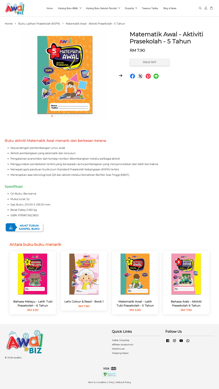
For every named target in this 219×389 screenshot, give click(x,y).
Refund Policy (123, 382)
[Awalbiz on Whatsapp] (188, 342)
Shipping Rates (120, 353)
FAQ (111, 382)
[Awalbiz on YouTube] (181, 342)
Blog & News (170, 8)
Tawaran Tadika (150, 8)
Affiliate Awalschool (122, 344)
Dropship (129, 8)
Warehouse (118, 348)
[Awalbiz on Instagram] (174, 342)
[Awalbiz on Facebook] (167, 342)
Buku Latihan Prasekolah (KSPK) (39, 23)
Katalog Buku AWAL (68, 8)
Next (121, 75)
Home (50, 8)
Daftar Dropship (120, 340)
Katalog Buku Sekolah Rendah (101, 8)
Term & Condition (97, 382)
